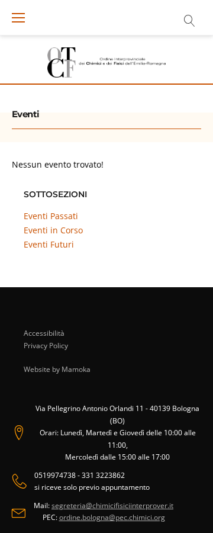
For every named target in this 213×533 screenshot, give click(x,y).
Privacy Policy (46, 346)
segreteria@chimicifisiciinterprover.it (112, 505)
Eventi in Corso (53, 230)
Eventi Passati (51, 215)
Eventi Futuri (49, 244)
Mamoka (76, 369)
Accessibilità (44, 333)
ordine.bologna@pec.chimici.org (112, 517)
